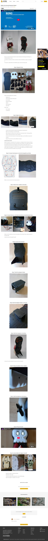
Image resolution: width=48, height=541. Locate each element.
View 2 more (30, 469)
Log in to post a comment (24, 524)
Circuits (19, 529)
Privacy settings (22, 539)
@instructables (43, 529)
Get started (32, 530)
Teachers (18, 1)
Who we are (32, 534)
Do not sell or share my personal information (31, 539)
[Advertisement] (42, 59)
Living (23, 530)
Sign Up (45, 1)
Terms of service (12, 539)
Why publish (32, 529)
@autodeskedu (43, 531)
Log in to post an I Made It (24, 488)
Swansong (14, 519)
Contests (14, 1)
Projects (10, 1)
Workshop (19, 530)
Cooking (24, 529)
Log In (42, 1)
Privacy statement (17, 539)
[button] (35, 8)
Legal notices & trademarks (41, 539)
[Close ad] (47, 49)
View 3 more (31, 126)
